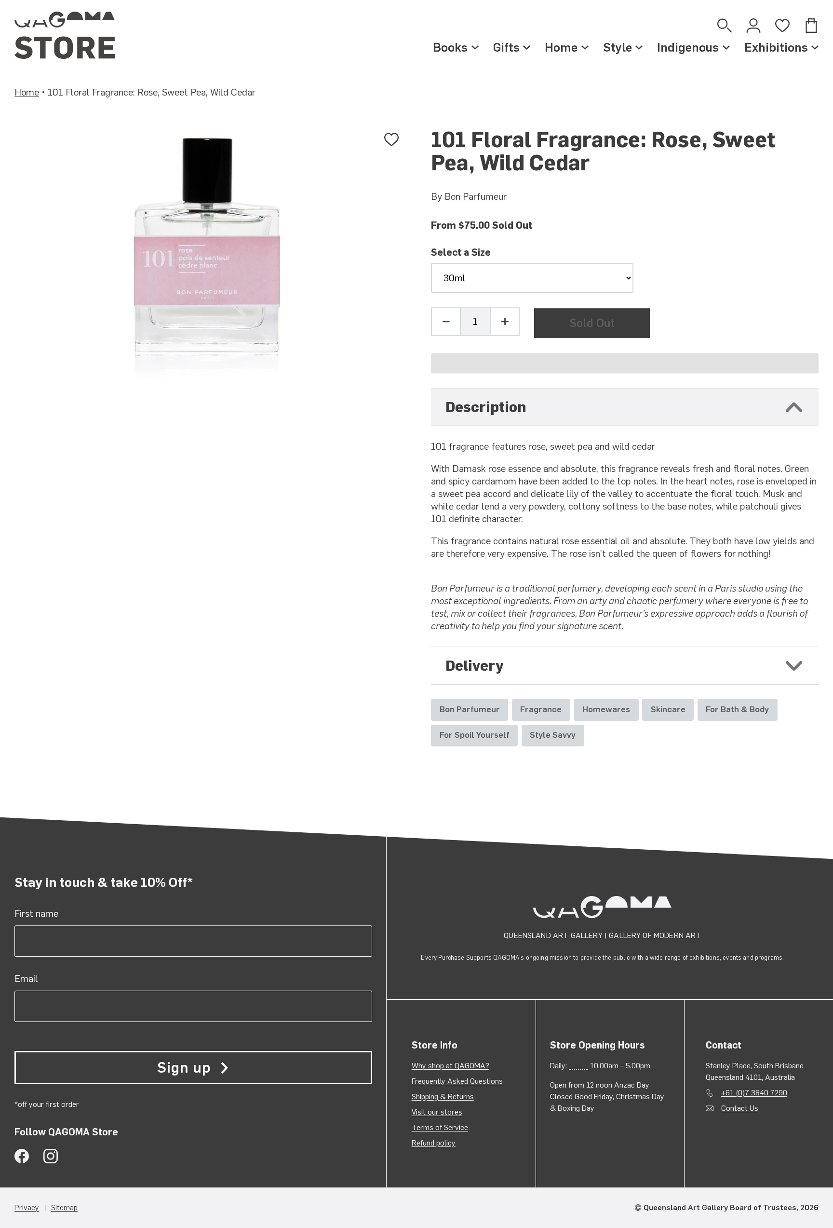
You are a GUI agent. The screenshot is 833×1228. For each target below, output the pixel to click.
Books (450, 47)
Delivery (474, 665)
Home (561, 47)
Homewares (606, 709)
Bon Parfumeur (475, 196)
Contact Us (739, 1108)
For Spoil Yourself (475, 735)
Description (485, 407)
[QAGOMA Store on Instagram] (50, 1156)
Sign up (183, 1067)
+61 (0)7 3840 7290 (754, 1092)
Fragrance (541, 709)
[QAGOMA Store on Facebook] (21, 1156)
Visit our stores (437, 1112)
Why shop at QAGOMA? (450, 1065)
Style (617, 47)
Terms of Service (440, 1127)
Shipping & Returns (443, 1096)
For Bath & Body (737, 709)
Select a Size (461, 252)
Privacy (26, 1207)
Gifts (506, 47)
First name (36, 913)
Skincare (668, 709)
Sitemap (64, 1207)
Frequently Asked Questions (457, 1081)
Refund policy (434, 1142)
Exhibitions (776, 47)
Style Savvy (553, 735)
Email (26, 978)
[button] (625, 363)
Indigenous (688, 47)
